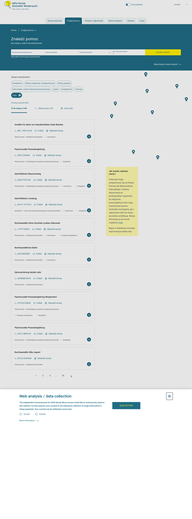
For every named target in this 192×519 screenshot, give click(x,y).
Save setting (126, 405)
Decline (42, 414)
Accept (27, 414)
